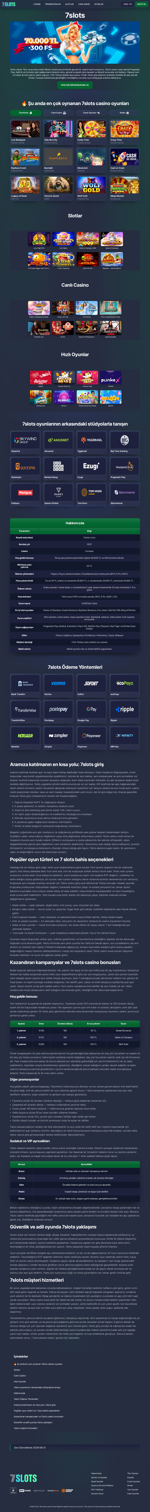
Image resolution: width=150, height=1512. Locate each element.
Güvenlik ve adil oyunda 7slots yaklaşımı (33, 1422)
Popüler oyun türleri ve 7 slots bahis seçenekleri (37, 1410)
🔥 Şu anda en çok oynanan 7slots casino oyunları (38, 1364)
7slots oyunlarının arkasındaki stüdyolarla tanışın (37, 1387)
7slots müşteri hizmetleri (25, 1428)
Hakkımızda (19, 1393)
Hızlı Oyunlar (20, 1381)
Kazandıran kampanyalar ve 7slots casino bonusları (38, 1416)
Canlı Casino (56, 112)
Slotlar (122, 112)
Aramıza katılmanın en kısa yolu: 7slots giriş (35, 1405)
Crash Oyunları (89, 112)
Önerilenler (23, 112)
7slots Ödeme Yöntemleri (26, 1399)
